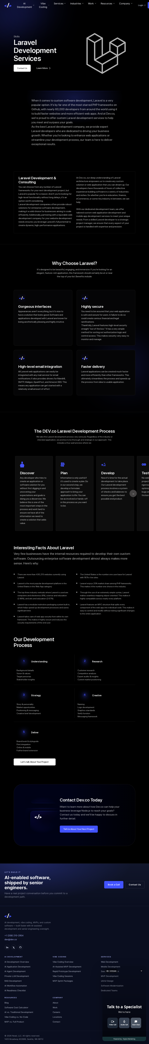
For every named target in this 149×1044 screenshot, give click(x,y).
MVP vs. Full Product (14, 1022)
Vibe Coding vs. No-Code (16, 1017)
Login (140, 5)
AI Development (24, 5)
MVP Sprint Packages (63, 981)
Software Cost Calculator (16, 1007)
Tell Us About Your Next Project (78, 829)
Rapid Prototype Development (67, 971)
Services (58, 3)
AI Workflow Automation (16, 986)
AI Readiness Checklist (15, 990)
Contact (56, 1022)
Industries (75, 3)
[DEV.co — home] (8, 5)
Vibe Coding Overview (63, 962)
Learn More (42, 68)
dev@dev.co (11, 939)
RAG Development (13, 981)
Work (91, 3)
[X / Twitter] (13, 947)
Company (124, 3)
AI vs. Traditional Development (19, 1012)
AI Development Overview (17, 962)
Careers (56, 1012)
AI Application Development (17, 966)
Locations (57, 1017)
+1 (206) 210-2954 (14, 935)
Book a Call (114, 884)
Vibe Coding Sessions (63, 976)
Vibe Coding (43, 5)
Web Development (109, 962)
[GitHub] (20, 947)
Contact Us (22, 68)
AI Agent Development (15, 971)
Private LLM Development (17, 976)
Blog (7, 1003)
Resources (106, 3)
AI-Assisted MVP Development (67, 966)
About (55, 1003)
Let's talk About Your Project (35, 762)
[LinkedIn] (7, 947)
